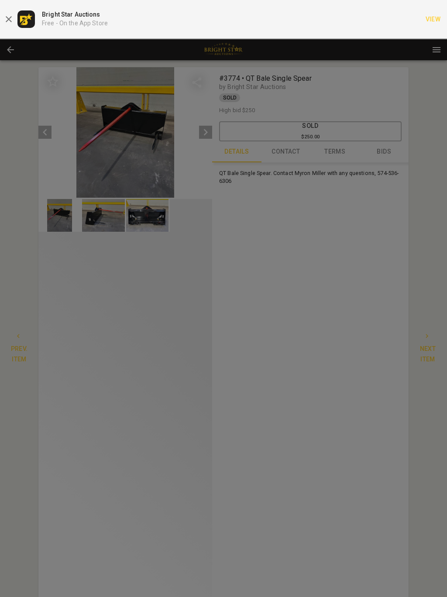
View (433, 19)
